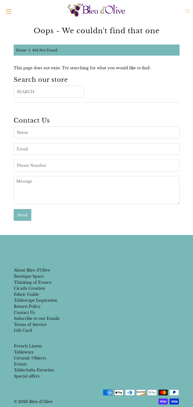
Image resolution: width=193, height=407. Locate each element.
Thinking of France (33, 282)
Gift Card (23, 330)
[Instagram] (100, 245)
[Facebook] (92, 245)
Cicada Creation (29, 288)
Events (20, 364)
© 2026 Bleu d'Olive (33, 401)
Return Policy (27, 306)
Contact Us (24, 312)
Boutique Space (29, 276)
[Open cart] (187, 11)
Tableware (24, 352)
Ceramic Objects (30, 358)
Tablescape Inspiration (35, 300)
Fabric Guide (26, 294)
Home (21, 50)
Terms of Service (30, 324)
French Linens (28, 346)
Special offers (27, 376)
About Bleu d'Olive (32, 270)
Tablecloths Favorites (34, 370)
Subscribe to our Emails (37, 318)
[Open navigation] (8, 11)
